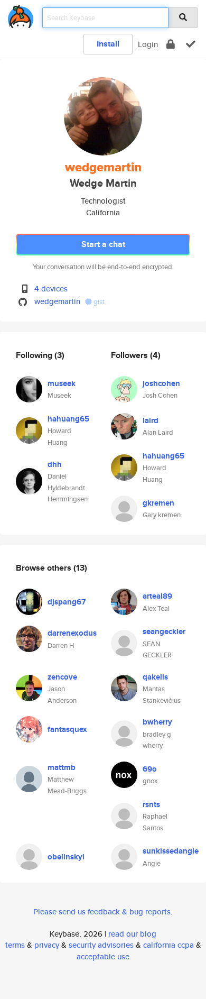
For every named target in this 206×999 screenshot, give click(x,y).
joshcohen (161, 383)
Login (148, 44)
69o (150, 769)
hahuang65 (68, 419)
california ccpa (168, 944)
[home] (20, 14)
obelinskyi (66, 857)
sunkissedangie (171, 851)
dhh (55, 464)
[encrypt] (170, 44)
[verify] (190, 44)
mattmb (62, 767)
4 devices (51, 288)
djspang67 (67, 602)
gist (98, 302)
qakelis (155, 677)
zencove (62, 677)
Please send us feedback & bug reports (102, 911)
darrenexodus (72, 633)
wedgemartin (57, 301)
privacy (46, 944)
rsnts (151, 804)
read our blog (132, 933)
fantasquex (67, 729)
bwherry (157, 722)
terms (15, 944)
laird (150, 420)
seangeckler (164, 631)
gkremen (158, 503)
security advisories (101, 944)
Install (108, 44)
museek (62, 383)
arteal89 (157, 596)
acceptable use (103, 956)
